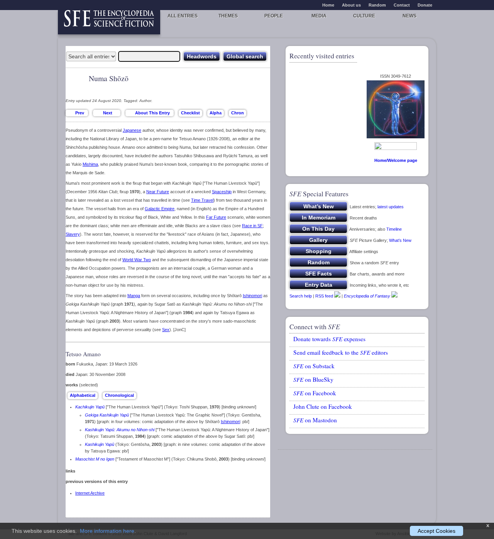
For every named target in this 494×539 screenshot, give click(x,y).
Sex (165, 329)
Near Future (157, 191)
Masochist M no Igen (94, 459)
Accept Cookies (436, 531)
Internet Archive (90, 493)
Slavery (73, 234)
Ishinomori (252, 295)
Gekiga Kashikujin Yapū (107, 415)
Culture (364, 16)
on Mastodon (315, 420)
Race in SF (252, 225)
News (409, 16)
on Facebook (314, 393)
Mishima (90, 164)
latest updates (390, 206)
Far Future (216, 217)
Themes (228, 16)
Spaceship (222, 191)
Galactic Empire (159, 208)
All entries (182, 16)
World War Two (136, 259)
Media (319, 16)
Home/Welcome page (395, 160)
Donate (425, 5)
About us (351, 5)
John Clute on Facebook (322, 406)
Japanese (132, 130)
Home (328, 5)
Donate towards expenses (329, 339)
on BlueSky (313, 379)
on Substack (314, 366)
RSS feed (324, 296)
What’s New (400, 240)
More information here (107, 531)
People (273, 16)
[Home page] (109, 22)
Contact (402, 5)
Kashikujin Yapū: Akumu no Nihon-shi (119, 429)
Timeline (394, 229)
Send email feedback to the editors (340, 352)
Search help (300, 296)
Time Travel (202, 200)
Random (377, 5)
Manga (133, 295)
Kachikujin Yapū (90, 407)
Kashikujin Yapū (99, 444)
